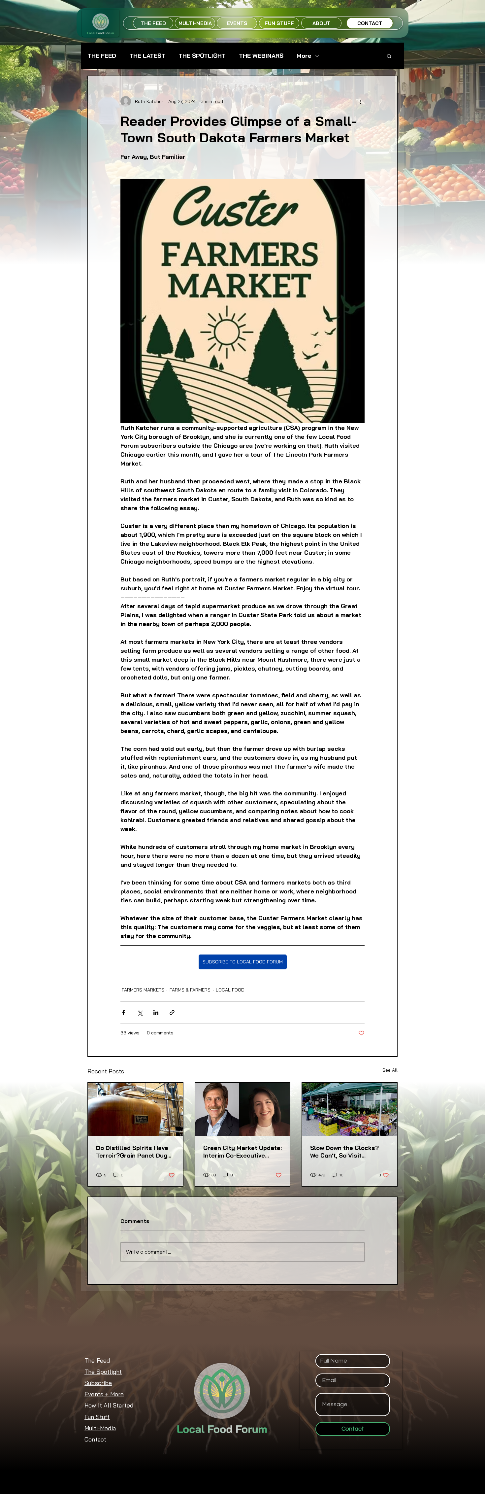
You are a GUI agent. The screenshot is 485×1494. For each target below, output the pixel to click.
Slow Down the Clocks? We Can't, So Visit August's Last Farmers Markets (344, 1151)
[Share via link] (172, 1012)
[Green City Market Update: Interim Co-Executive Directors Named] (242, 1109)
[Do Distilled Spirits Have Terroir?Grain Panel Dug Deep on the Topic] (135, 1109)
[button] (389, 55)
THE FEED (101, 55)
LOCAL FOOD (230, 990)
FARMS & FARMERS (190, 990)
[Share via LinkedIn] (156, 1012)
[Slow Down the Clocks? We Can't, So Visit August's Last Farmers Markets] (349, 1109)
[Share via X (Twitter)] (140, 1012)
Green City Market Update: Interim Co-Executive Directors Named (242, 1151)
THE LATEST (147, 55)
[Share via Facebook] (123, 1012)
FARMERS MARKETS (143, 990)
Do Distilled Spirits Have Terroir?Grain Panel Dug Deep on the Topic (132, 1151)
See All (390, 1070)
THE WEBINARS (261, 55)
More (304, 55)
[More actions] (361, 101)
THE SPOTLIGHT (202, 55)
